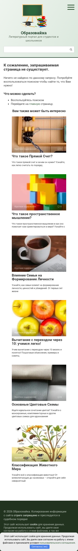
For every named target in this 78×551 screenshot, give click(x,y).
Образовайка (34, 32)
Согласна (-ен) (40, 546)
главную (34, 104)
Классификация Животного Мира (35, 467)
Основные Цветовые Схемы (35, 404)
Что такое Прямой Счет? (32, 156)
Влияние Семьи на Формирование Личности (33, 277)
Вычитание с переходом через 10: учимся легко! (37, 342)
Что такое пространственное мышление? (36, 216)
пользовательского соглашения (57, 542)
